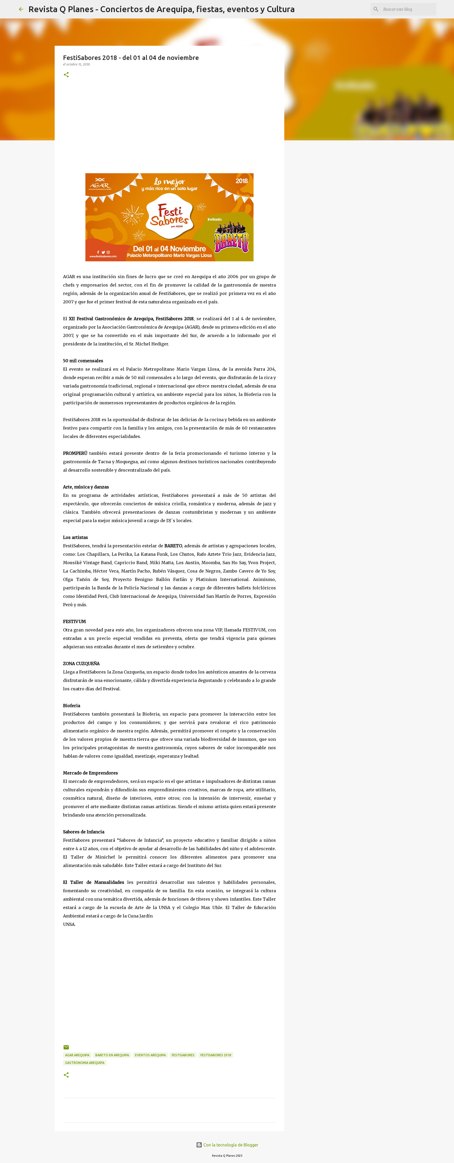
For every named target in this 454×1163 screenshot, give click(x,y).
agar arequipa (77, 1055)
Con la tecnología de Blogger (230, 1144)
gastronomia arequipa (84, 1062)
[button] (66, 75)
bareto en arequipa (112, 1055)
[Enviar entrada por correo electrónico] (66, 1049)
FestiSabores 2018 (215, 1055)
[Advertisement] (169, 126)
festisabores (183, 1055)
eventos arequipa (150, 1055)
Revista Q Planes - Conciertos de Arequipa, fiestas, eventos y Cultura (161, 9)
